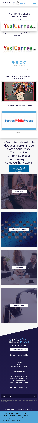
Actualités (19, 362)
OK (35, 396)
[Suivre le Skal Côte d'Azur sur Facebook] (1, 2)
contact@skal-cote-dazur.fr (19, 376)
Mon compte (19, 360)
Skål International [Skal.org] (19, 366)
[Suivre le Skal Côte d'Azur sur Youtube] (9, 2)
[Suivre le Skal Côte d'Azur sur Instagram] (7, 2)
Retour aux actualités (20, 70)
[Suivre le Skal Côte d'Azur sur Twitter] (5, 2)
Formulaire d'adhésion (19, 349)
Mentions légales (26, 409)
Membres (19, 364)
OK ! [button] (33, 417)
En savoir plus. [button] (17, 420)
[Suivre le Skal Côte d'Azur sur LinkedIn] (3, 2)
